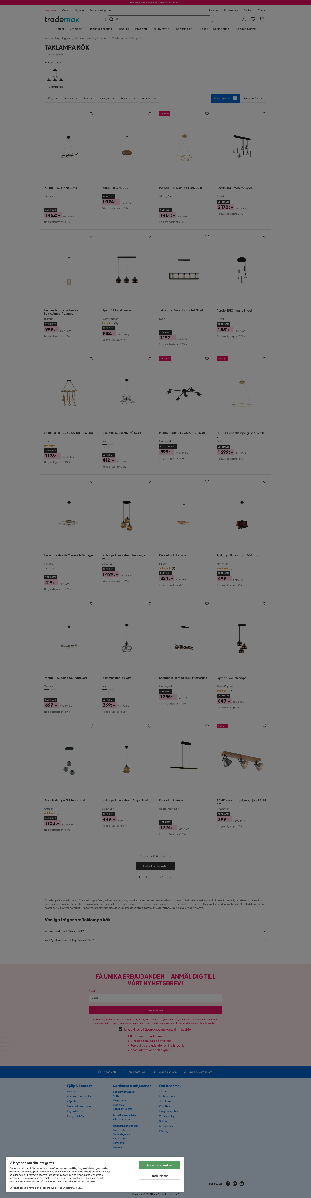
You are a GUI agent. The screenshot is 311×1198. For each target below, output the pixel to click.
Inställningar (159, 1175)
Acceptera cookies (160, 1165)
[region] (95, 1174)
